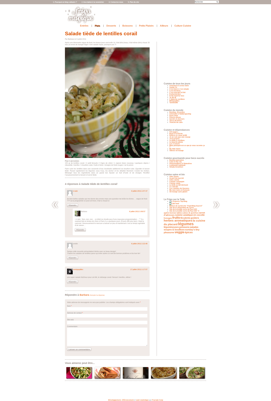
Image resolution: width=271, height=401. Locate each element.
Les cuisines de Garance (179, 188)
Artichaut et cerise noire (179, 86)
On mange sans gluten (178, 192)
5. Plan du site (133, 2)
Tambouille (173, 103)
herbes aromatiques (178, 220)
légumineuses (171, 227)
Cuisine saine (174, 183)
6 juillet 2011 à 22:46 (139, 244)
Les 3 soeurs (174, 144)
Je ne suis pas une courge (179, 137)
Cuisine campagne (176, 182)
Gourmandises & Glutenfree (180, 164)
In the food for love (176, 96)
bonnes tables (176, 213)
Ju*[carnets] (174, 139)
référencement (128, 400)
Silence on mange (176, 151)
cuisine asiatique (184, 215)
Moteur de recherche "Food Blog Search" (186, 206)
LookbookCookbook (177, 165)
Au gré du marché (176, 178)
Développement (114, 400)
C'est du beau (174, 91)
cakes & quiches (190, 213)
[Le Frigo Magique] (80, 22)
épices (189, 232)
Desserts (111, 26)
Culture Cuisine (182, 26)
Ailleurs (164, 26)
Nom (69, 306)
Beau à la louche (176, 134)
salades (194, 227)
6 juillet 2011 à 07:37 (139, 191)
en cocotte (199, 215)
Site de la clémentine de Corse (181, 208)
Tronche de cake (176, 122)
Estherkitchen (175, 94)
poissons (184, 227)
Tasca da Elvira (175, 121)
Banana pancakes (176, 160)
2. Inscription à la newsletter (93, 2)
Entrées (84, 26)
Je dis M (172, 97)
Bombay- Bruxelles (177, 112)
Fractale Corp (157, 400)
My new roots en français (179, 190)
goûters (195, 218)
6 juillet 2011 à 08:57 (137, 211)
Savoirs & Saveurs (176, 119)
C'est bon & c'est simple (179, 89)
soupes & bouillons (174, 229)
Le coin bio (173, 187)
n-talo (75, 191)
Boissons (127, 26)
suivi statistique (142, 400)
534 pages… (174, 132)
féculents (185, 218)
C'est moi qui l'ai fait (177, 92)
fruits (176, 217)
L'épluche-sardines (177, 99)
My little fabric (175, 149)
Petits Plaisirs (146, 26)
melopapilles (78, 269)
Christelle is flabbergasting (180, 114)
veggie (179, 232)
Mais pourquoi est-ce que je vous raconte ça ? (187, 146)
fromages (168, 218)
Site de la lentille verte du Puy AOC (183, 209)
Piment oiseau (175, 117)
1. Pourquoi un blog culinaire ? (65, 2)
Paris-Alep (173, 116)
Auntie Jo (173, 87)
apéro (166, 213)
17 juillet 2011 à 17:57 (138, 269)
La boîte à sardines (177, 140)
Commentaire (72, 326)
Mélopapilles (174, 101)
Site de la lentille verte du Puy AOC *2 (184, 211)
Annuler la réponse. (97, 295)
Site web (70, 320)
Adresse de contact (74, 313)
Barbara (84, 294)
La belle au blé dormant (178, 185)
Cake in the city (175, 162)
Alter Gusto (174, 177)
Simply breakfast (176, 167)
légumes (186, 224)
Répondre (73, 205)
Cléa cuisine (174, 180)
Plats (97, 26)
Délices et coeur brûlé (178, 135)
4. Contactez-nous (116, 2)
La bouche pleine (176, 142)
